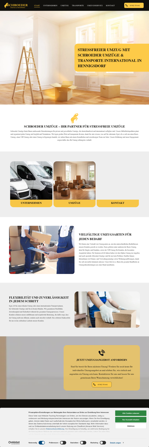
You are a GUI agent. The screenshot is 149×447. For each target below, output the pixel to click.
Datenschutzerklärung (55, 429)
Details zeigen (115, 443)
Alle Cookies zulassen (130, 413)
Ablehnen (130, 426)
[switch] (63, 442)
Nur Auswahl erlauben (130, 420)
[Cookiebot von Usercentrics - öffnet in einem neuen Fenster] (14, 442)
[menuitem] (37, 5)
